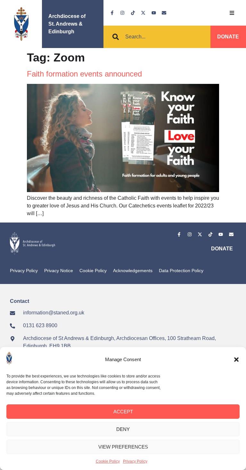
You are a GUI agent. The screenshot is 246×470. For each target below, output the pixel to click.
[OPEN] (231, 13)
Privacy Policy (135, 461)
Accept (123, 411)
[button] (236, 359)
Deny (123, 429)
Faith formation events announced (84, 73)
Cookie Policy (108, 461)
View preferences (123, 447)
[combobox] (157, 37)
